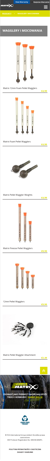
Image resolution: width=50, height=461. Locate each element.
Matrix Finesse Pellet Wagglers (18, 248)
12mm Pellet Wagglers (14, 301)
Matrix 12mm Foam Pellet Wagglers (20, 88)
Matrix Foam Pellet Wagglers (17, 141)
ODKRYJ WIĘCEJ (35, 397)
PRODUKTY (6, 13)
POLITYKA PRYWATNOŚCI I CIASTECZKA (25, 449)
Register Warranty (41, 2)
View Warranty (21, 2)
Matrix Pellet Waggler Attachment (19, 355)
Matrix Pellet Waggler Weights (17, 194)
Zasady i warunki (25, 452)
